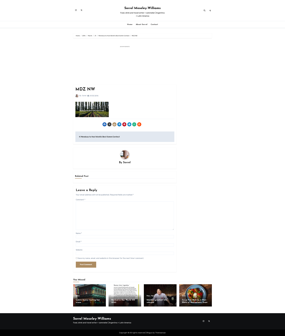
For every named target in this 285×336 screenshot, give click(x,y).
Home (129, 24)
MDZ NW (85, 89)
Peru (148, 296)
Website (79, 250)
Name (79, 233)
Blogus (149, 333)
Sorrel (84, 96)
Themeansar (160, 333)
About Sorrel (141, 24)
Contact (154, 24)
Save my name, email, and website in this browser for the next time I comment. (111, 258)
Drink (113, 296)
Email (78, 242)
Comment (80, 200)
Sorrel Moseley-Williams (142, 8)
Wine (77, 296)
